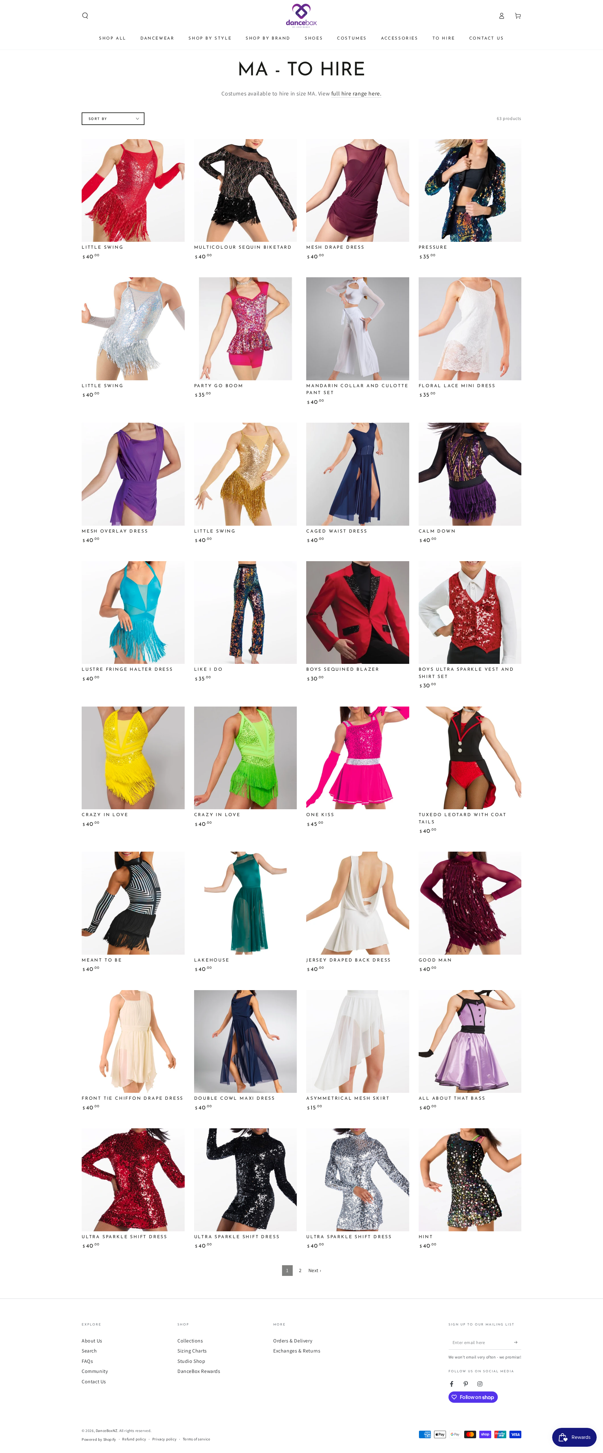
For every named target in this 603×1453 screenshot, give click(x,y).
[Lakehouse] (245, 903)
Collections (190, 1340)
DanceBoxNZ (106, 1430)
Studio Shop (191, 1361)
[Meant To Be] (133, 903)
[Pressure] (470, 190)
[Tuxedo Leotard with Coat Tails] (470, 758)
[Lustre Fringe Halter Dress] (133, 612)
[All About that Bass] (470, 1041)
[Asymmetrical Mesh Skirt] (357, 1041)
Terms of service (196, 1439)
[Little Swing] (133, 190)
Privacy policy (164, 1439)
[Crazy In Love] (133, 758)
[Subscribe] (517, 1342)
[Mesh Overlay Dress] (133, 474)
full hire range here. (356, 93)
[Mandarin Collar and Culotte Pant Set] (357, 328)
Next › (314, 1270)
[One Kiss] (357, 758)
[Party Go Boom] (245, 328)
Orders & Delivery (292, 1340)
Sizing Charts (192, 1350)
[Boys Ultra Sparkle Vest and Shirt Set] (470, 612)
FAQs (87, 1361)
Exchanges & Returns (296, 1350)
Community (95, 1371)
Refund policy (134, 1439)
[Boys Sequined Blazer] (357, 612)
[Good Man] (470, 903)
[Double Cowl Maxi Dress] (245, 1041)
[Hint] (470, 1179)
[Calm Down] (470, 474)
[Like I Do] (245, 612)
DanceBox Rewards (198, 1371)
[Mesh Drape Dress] (357, 190)
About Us (92, 1340)
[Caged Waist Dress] (357, 474)
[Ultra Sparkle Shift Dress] (133, 1179)
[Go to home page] (301, 16)
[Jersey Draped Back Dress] (357, 903)
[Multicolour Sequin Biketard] (245, 190)
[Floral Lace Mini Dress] (470, 328)
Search (89, 1350)
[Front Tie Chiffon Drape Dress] (133, 1041)
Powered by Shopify (99, 1439)
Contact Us (94, 1381)
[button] (85, 16)
